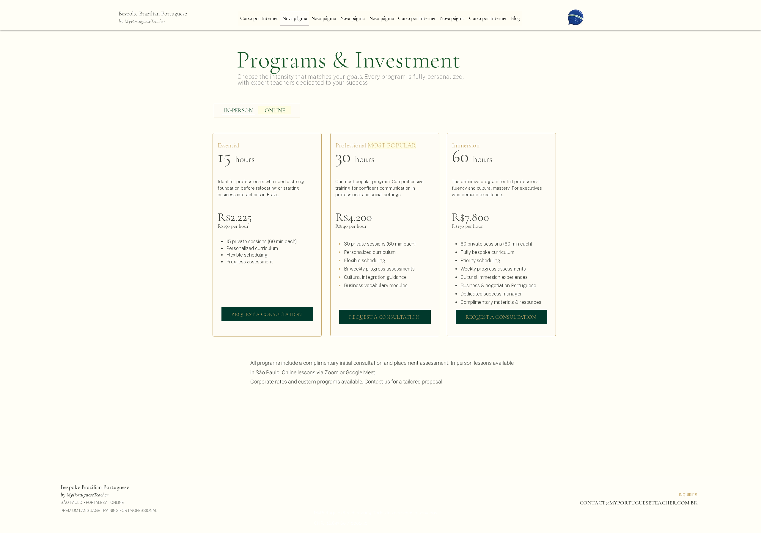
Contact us (376, 382)
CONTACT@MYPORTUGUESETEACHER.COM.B (637, 502)
